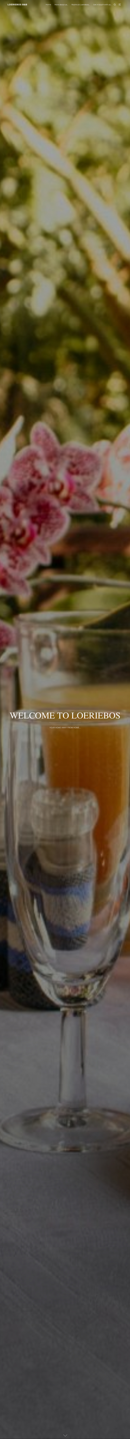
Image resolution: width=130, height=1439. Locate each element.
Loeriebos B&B (17, 4)
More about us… (61, 5)
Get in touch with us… (102, 5)
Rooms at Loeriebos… (81, 5)
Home (48, 5)
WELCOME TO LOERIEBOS (65, 715)
